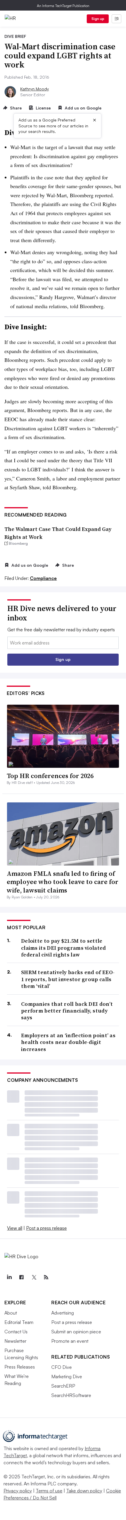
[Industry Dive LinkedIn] (9, 1277)
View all (14, 1228)
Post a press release (46, 1228)
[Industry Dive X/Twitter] (34, 1277)
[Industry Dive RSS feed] (46, 1277)
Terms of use (49, 1491)
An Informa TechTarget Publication (63, 6)
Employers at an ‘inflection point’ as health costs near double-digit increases (68, 1042)
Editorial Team (18, 1322)
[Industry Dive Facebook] (21, 1277)
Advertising (62, 1313)
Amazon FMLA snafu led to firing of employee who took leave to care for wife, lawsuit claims (62, 882)
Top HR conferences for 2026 (50, 775)
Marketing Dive (66, 1376)
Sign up (97, 18)
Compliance (43, 578)
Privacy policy (18, 1491)
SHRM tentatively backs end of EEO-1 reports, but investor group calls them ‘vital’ (68, 979)
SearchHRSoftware (71, 1395)
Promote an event (69, 1341)
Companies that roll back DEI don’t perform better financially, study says (67, 1011)
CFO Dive (61, 1367)
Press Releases (19, 1367)
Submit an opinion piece (76, 1332)
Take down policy (84, 1491)
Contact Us (16, 1332)
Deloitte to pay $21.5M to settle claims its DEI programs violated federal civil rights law (63, 947)
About (10, 1313)
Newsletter (15, 1341)
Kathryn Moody (34, 88)
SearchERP (63, 1386)
